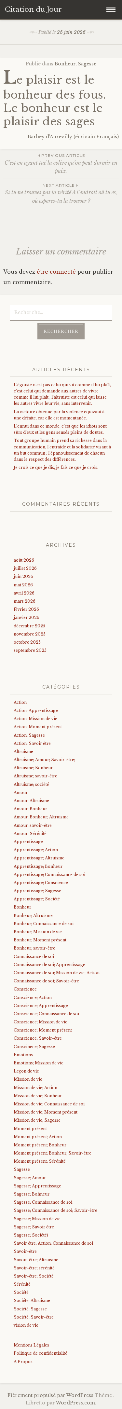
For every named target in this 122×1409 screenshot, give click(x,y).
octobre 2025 (27, 642)
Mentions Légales (31, 1345)
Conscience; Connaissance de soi (46, 1013)
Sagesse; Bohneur (31, 1194)
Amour (21, 792)
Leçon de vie (26, 1071)
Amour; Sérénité (30, 833)
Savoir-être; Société (34, 1276)
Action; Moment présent (38, 726)
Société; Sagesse (30, 1308)
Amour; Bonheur (30, 808)
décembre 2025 (29, 625)
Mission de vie (28, 1079)
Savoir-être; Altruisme (36, 1259)
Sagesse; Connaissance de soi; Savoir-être (55, 1210)
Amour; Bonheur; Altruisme (41, 816)
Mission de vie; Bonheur (38, 1095)
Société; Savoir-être (34, 1317)
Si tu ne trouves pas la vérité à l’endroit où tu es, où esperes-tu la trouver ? (61, 193)
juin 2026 (23, 576)
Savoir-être (25, 1251)
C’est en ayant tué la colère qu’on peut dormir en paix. (61, 163)
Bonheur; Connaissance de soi (44, 923)
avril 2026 (24, 593)
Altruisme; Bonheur (33, 767)
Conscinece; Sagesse (34, 1046)
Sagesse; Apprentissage (37, 1185)
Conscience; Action (33, 997)
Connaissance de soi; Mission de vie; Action (57, 972)
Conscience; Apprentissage (41, 1005)
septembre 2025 (30, 650)
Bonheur (65, 64)
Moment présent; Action (38, 1136)
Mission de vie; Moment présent (45, 1112)
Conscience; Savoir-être (38, 1038)
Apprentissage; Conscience (41, 882)
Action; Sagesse (29, 735)
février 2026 (26, 609)
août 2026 (24, 560)
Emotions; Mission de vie (38, 1062)
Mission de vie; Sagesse (37, 1120)
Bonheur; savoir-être (34, 948)
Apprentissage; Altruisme (39, 857)
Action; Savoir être (32, 743)
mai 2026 (23, 584)
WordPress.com (75, 1403)
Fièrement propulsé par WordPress (50, 1395)
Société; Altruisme (32, 1300)
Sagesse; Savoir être (34, 1226)
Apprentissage (28, 841)
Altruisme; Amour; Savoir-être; (44, 759)
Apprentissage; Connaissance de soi (49, 874)
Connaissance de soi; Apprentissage (49, 964)
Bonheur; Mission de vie (38, 931)
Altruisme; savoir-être (35, 775)
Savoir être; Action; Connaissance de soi (53, 1243)
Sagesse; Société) (31, 1235)
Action (20, 702)
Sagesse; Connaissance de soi (43, 1202)
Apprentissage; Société (37, 898)
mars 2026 (24, 601)
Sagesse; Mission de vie (37, 1218)
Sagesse (87, 64)
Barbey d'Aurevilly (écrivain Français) (73, 137)
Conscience (25, 989)
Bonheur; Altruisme (33, 915)
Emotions (23, 1054)
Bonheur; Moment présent (40, 939)
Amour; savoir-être (33, 825)
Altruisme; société (31, 784)
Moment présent (30, 1128)
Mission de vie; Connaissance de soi (49, 1103)
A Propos (23, 1361)
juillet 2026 (25, 568)
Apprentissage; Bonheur (38, 866)
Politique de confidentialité (40, 1353)
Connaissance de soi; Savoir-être (46, 980)
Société (21, 1292)
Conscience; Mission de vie (40, 1021)
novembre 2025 (30, 634)
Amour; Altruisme (31, 800)
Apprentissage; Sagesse (37, 890)
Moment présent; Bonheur (40, 1144)
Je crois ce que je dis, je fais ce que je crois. (56, 467)
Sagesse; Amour (30, 1177)
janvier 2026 (26, 617)
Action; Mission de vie (35, 718)
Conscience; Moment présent (43, 1030)
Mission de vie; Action (35, 1087)
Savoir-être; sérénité (34, 1267)
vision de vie (26, 1325)
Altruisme (23, 751)
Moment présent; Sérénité (40, 1161)
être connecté (56, 271)
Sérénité (22, 1284)
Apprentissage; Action (36, 849)
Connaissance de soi (34, 956)
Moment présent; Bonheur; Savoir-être (52, 1153)
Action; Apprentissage (36, 710)
